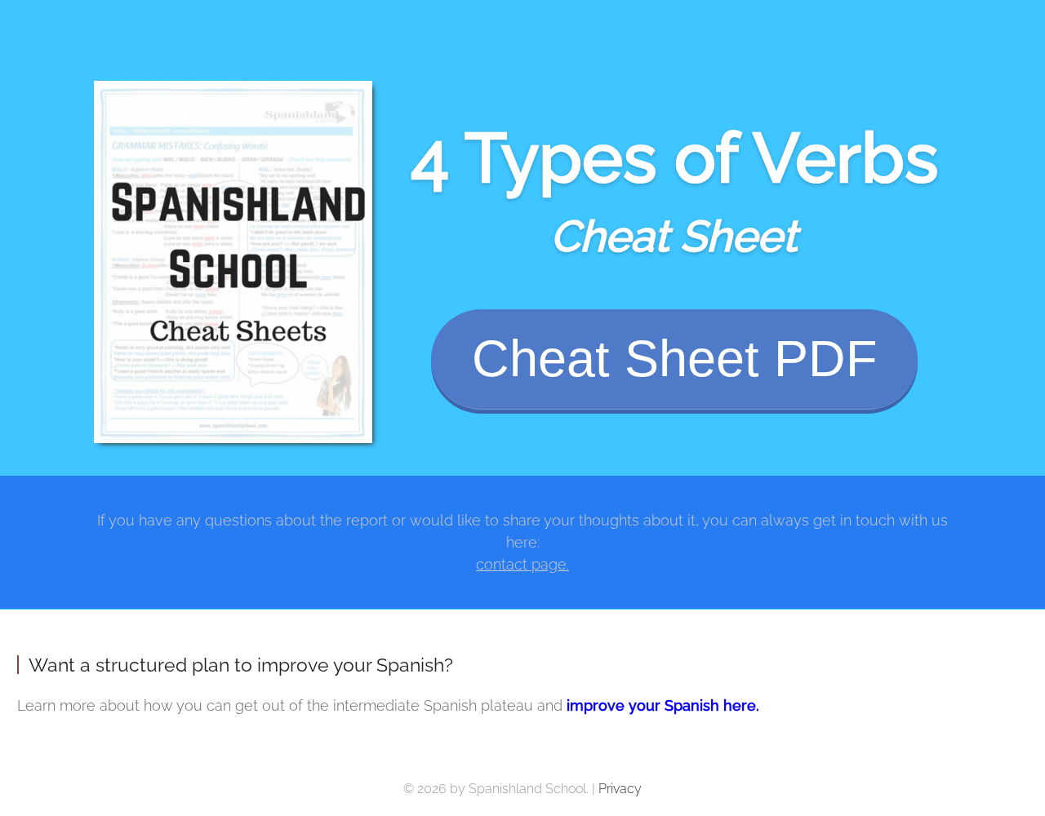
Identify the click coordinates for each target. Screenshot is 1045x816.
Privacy (620, 788)
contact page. (522, 564)
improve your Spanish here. (663, 705)
